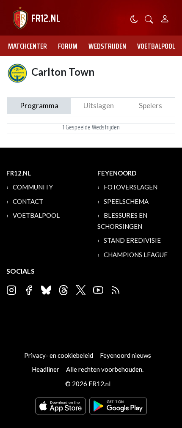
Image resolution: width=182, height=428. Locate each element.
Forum (67, 46)
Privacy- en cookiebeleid (58, 355)
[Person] (165, 17)
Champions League (136, 254)
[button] (149, 18)
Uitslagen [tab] (98, 105)
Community (33, 187)
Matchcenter (27, 46)
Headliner (45, 369)
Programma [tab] (39, 105)
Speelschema (126, 201)
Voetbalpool (156, 46)
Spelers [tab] (150, 105)
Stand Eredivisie (132, 240)
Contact (28, 201)
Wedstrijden (107, 46)
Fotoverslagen (130, 187)
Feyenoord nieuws (125, 355)
